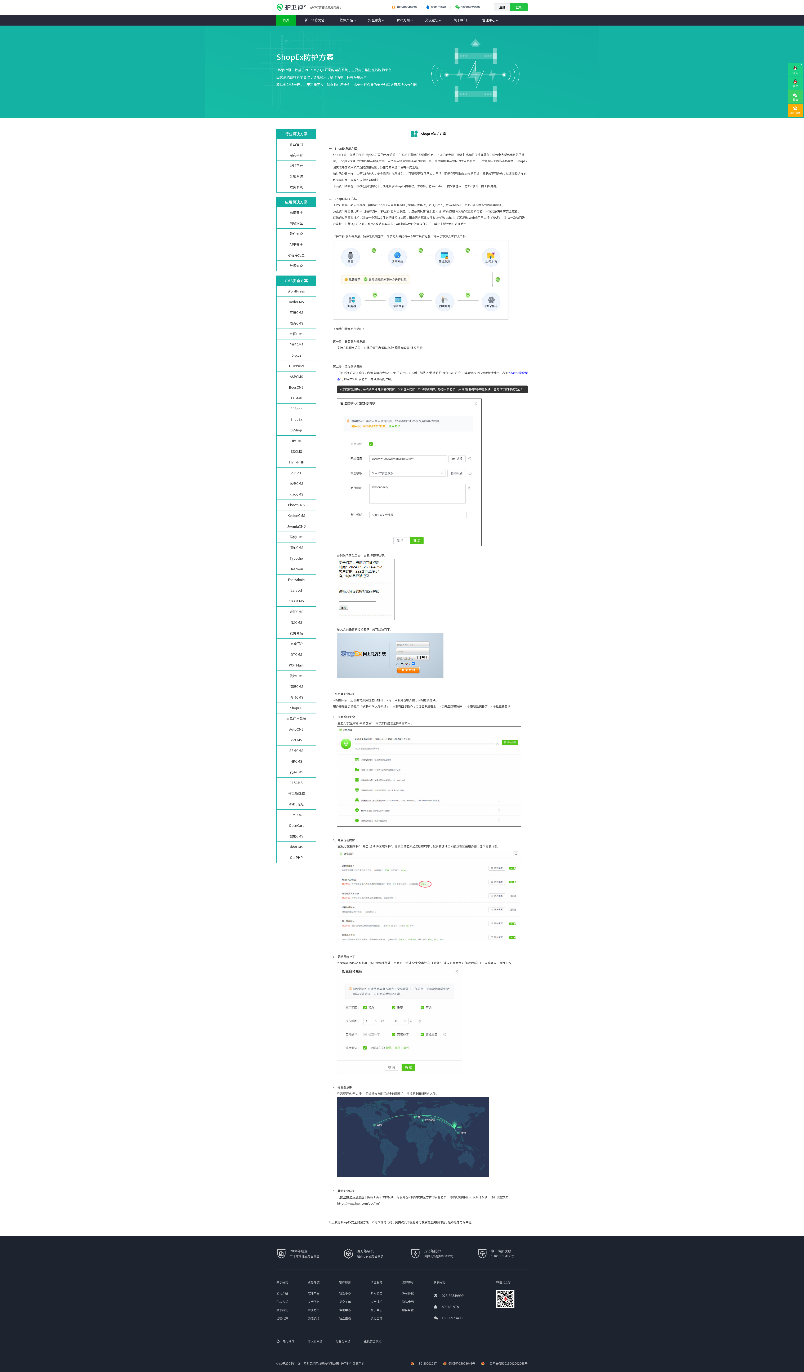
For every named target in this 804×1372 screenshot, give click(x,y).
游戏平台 (296, 165)
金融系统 (296, 176)
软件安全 (296, 234)
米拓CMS (296, 612)
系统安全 (296, 212)
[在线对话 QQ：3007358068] (795, 66)
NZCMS (296, 622)
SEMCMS (296, 750)
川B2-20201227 (426, 1363)
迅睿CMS (296, 483)
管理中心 (488, 20)
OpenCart (296, 825)
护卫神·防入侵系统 (393, 211)
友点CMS (296, 772)
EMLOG (296, 815)
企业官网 (296, 144)
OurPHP (296, 857)
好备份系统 (343, 1341)
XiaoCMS (296, 494)
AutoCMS (296, 729)
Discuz (296, 355)
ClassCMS (296, 601)
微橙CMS (296, 836)
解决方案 (403, 20)
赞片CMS (296, 676)
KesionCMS (296, 515)
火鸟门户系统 (296, 718)
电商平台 (296, 155)
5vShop (296, 430)
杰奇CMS (296, 323)
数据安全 (296, 266)
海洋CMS (296, 686)
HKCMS (296, 761)
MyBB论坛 (296, 804)
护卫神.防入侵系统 (352, 1197)
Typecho (296, 558)
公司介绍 (282, 1293)
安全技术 (376, 1301)
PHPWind (296, 366)
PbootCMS (296, 505)
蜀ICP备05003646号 (461, 1363)
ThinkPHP (296, 462)
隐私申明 (408, 1301)
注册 (502, 7)
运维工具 (376, 1318)
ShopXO (296, 708)
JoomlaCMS (296, 526)
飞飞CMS (296, 697)
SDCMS (296, 451)
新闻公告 (376, 1293)
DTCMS (296, 654)
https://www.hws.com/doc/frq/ (358, 1203)
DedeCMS (296, 302)
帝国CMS (296, 334)
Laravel (296, 590)
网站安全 (296, 223)
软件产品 (346, 20)
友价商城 (296, 633)
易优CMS (296, 537)
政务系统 (296, 187)
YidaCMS (296, 847)
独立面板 (345, 1318)
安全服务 (374, 20)
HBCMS (296, 441)
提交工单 (345, 1301)
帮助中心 (345, 1310)
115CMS (296, 782)
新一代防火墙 (314, 20)
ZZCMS (296, 740)
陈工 (795, 86)
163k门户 (296, 644)
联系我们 (282, 1310)
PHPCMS (296, 344)
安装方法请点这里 (349, 347)
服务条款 (408, 1310)
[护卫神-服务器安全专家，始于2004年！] (292, 7)
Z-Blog (296, 473)
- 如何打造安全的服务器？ (325, 7)
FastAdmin (296, 579)
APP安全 (296, 244)
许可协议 (408, 1293)
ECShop (296, 408)
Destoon (296, 569)
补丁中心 (376, 1310)
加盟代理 (282, 1318)
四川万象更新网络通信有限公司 (318, 1363)
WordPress (296, 291)
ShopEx (296, 419)
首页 (286, 20)
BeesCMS (296, 387)
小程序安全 (296, 255)
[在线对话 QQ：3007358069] (795, 80)
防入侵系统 (315, 1341)
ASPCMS (296, 376)
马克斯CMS (296, 793)
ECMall (296, 398)
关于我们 (460, 20)
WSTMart (296, 665)
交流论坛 (431, 20)
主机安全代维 (372, 1341)
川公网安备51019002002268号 (507, 1363)
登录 (519, 7)
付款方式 (282, 1301)
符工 (795, 72)
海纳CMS (296, 547)
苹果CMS (296, 312)
